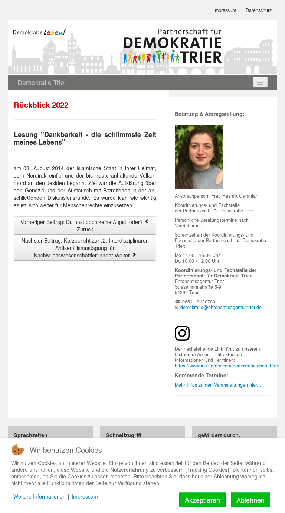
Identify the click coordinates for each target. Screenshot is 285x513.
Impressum (224, 10)
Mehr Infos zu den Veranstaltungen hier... (218, 384)
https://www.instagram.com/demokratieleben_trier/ (227, 365)
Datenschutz (259, 10)
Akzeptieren (202, 499)
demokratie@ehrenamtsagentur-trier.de (221, 307)
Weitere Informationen (39, 496)
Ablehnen (250, 499)
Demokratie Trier (41, 82)
